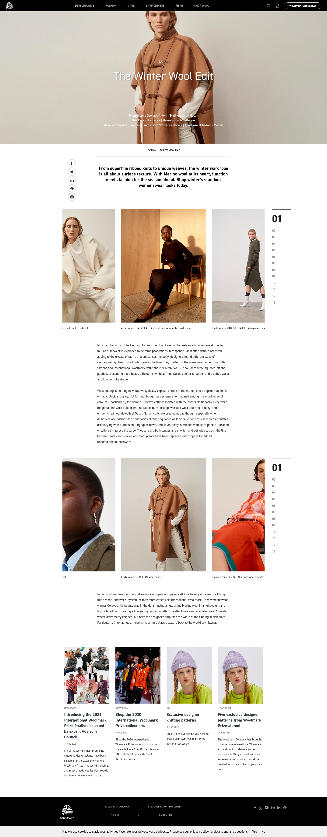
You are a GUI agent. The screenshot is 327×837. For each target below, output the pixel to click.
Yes (254, 831)
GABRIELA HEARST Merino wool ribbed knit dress (163, 328)
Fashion (111, 6)
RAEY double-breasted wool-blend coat (66, 328)
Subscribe (165, 815)
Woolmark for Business (303, 5)
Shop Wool (201, 6)
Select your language (117, 806)
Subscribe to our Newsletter (164, 806)
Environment (155, 6)
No (263, 831)
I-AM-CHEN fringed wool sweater (245, 577)
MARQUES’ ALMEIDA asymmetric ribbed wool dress (255, 328)
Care (131, 6)
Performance (84, 6)
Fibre (179, 6)
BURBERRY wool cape (148, 577)
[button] (269, 5)
